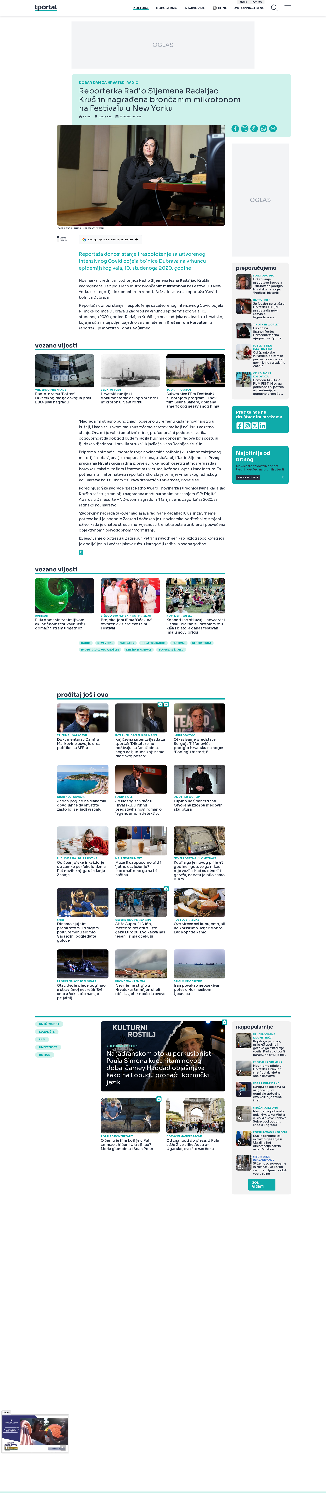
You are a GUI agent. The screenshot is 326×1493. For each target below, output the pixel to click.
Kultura (141, 8)
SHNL (222, 8)
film (42, 1039)
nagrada (127, 643)
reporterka (201, 643)
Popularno (166, 8)
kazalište (47, 1031)
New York (105, 643)
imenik (243, 2)
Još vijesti (258, 1185)
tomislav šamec (171, 649)
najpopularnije (254, 1027)
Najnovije (195, 8)
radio (85, 643)
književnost (49, 1024)
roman (44, 1055)
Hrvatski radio (153, 643)
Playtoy (257, 2)
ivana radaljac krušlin (100, 649)
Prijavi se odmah (248, 477)
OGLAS (163, 45)
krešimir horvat (138, 649)
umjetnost (48, 1047)
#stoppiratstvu (249, 8)
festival (178, 643)
